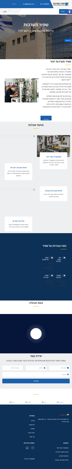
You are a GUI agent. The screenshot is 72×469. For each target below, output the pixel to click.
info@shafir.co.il (28, 4)
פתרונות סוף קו (18, 221)
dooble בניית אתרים (29, 459)
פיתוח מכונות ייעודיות (18, 167)
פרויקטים (32, 424)
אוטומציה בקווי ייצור (53, 157)
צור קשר (32, 436)
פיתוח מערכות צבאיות (53, 191)
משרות (32, 428)
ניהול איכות (31, 432)
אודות (33, 420)
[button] (69, 11)
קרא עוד (68, 40)
